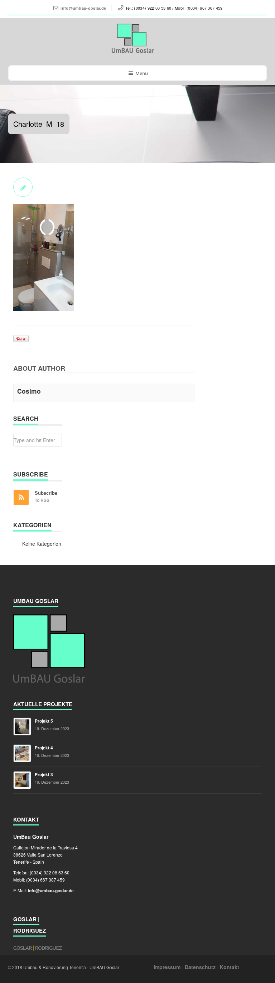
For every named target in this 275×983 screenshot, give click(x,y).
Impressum (167, 966)
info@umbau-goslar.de (83, 8)
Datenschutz (200, 966)
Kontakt (229, 966)
